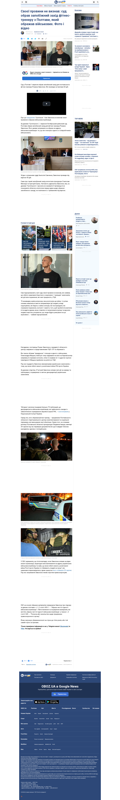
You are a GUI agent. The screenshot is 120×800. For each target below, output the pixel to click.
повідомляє (30, 118)
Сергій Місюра (79, 318)
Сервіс (55, 729)
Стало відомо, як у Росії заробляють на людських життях (81, 56)
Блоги (74, 708)
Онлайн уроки (48, 723)
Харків (39, 713)
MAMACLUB (48, 744)
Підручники (41, 723)
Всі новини (96, 708)
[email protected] (40, 788)
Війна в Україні (48, 5)
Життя (54, 708)
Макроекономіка (49, 739)
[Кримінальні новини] (48, 665)
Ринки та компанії (38, 739)
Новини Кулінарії (48, 734)
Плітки (40, 749)
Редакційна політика (31, 664)
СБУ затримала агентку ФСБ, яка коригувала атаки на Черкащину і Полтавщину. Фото (86, 172)
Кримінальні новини (39, 31)
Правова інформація (71, 674)
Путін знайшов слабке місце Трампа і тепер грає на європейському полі (84, 291)
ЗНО (58, 723)
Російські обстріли (78, 5)
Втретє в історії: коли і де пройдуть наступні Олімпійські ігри (84, 280)
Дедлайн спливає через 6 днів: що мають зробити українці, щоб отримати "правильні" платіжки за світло (86, 34)
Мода (49, 749)
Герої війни (39, 5)
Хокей (47, 718)
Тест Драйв (37, 729)
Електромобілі (44, 729)
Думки (77, 214)
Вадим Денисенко (80, 236)
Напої (41, 734)
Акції (51, 729)
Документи (53, 677)
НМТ (62, 723)
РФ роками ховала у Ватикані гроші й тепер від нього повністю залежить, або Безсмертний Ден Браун (83, 302)
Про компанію (37, 674)
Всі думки (79, 323)
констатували (63, 412)
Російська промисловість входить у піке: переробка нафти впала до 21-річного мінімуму (82, 219)
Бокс (52, 718)
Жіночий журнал (56, 749)
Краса (45, 749)
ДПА (54, 723)
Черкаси (56, 713)
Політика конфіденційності (89, 674)
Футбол (36, 718)
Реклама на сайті (38, 677)
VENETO (69, 5)
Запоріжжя (45, 713)
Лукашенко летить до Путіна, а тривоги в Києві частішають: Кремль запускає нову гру (83, 232)
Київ (35, 713)
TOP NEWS (79, 119)
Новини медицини (39, 744)
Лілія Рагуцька (29, 31)
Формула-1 (57, 718)
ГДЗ (35, 723)
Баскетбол (42, 718)
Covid (53, 744)
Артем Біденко (79, 247)
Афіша (35, 749)
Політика (34, 708)
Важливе (78, 10)
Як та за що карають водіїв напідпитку (85, 147)
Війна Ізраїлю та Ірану (60, 5)
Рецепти (36, 734)
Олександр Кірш (79, 307)
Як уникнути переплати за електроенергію (86, 38)
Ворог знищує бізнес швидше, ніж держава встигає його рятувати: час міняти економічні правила (83, 243)
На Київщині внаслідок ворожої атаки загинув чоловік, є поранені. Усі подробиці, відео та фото (86, 156)
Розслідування (66, 708)
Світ (42, 708)
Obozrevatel (64, 626)
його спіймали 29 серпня (62, 570)
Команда (52, 674)
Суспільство (86, 708)
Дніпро (51, 713)
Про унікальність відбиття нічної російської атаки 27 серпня (84, 313)
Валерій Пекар (79, 296)
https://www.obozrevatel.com (74, 756)
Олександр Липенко (80, 285)
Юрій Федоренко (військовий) (83, 223)
